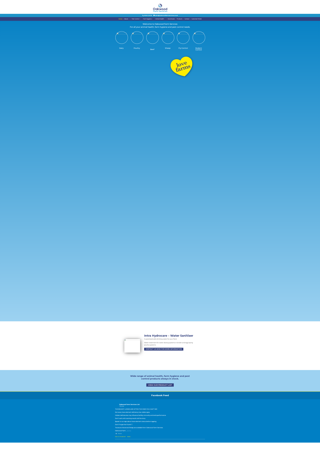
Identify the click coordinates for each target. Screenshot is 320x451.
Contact (186, 19)
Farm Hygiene (147, 19)
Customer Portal (196, 19)
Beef (152, 49)
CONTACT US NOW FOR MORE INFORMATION (164, 353)
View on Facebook (120, 436)
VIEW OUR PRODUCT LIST (160, 385)
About (126, 19)
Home (120, 19)
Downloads (171, 19)
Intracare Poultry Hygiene (163, 331)
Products (179, 19)
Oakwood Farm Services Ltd (129, 404)
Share (128, 436)
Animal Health (159, 19)
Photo (120, 433)
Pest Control (135, 19)
